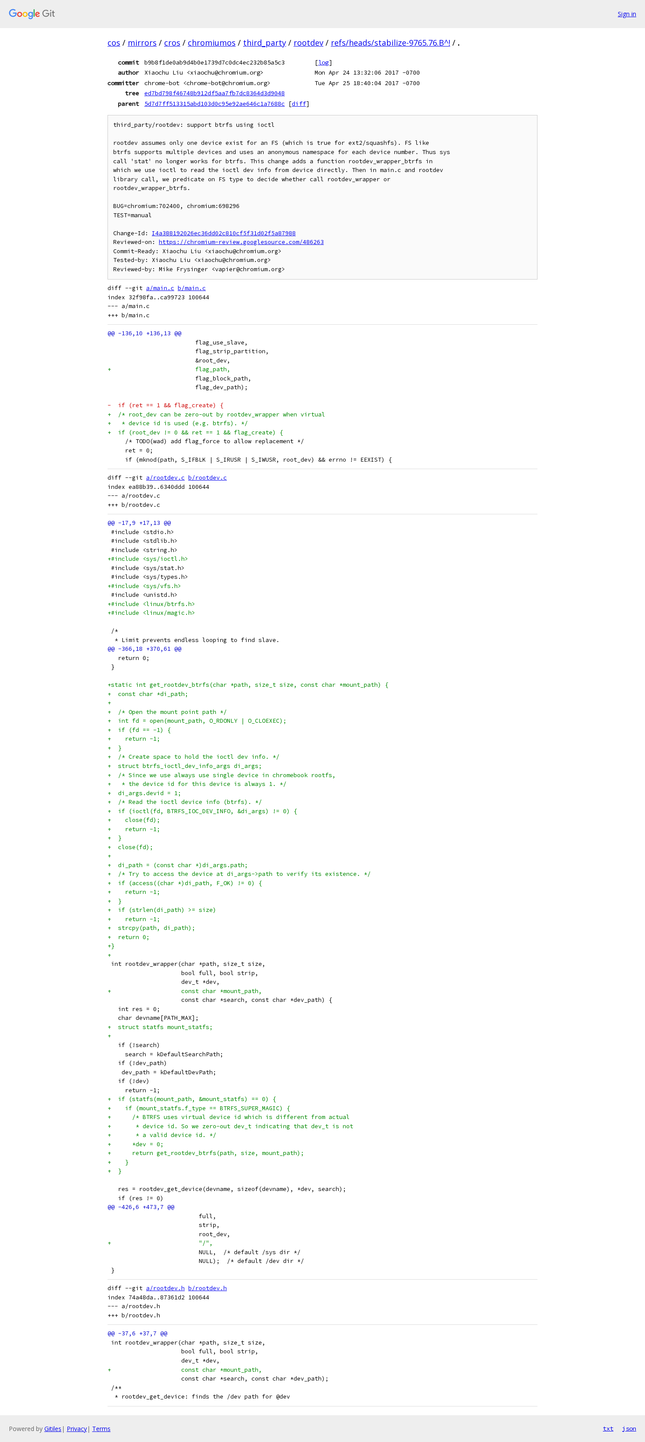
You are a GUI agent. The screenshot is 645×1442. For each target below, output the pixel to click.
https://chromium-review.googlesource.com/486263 (241, 242)
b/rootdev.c (207, 477)
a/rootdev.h (165, 1288)
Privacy (77, 1428)
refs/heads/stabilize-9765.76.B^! (390, 42)
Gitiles (52, 1428)
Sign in (627, 14)
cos (114, 42)
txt (608, 1428)
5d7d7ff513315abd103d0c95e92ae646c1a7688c (214, 104)
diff (299, 104)
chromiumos (212, 42)
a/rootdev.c (165, 477)
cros (172, 42)
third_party (264, 42)
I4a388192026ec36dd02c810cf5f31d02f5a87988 (224, 233)
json (629, 1428)
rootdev (308, 42)
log (323, 62)
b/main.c (192, 288)
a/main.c (160, 288)
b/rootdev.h (207, 1288)
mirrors (142, 42)
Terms (101, 1428)
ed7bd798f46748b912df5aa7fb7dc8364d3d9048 (214, 93)
